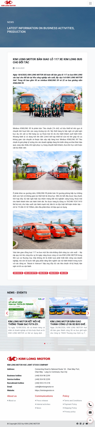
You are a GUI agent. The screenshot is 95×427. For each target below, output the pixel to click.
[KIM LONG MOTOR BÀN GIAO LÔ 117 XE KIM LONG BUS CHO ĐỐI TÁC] (8, 3)
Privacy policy (70, 412)
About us (12, 400)
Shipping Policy (70, 408)
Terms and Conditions (73, 400)
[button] (44, 343)
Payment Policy (70, 404)
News (38, 408)
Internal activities (43, 404)
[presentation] (7, 313)
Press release (42, 400)
